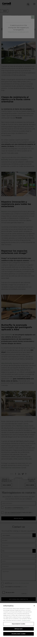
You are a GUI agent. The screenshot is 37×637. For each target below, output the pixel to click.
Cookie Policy (26, 620)
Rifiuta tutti (18, 628)
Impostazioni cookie (18, 623)
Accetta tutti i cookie (18, 633)
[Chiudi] (34, 606)
